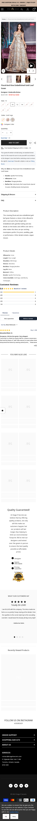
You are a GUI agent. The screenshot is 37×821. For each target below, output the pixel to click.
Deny (14, 816)
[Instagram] (16, 786)
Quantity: (4, 129)
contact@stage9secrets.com (11, 756)
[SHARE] (34, 142)
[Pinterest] (21, 786)
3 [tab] (19, 637)
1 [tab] (14, 637)
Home (4, 19)
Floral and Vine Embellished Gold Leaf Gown (17, 87)
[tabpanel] (18, 612)
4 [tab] (22, 637)
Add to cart (14, 143)
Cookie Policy (13, 812)
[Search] (22, 9)
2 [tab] (17, 637)
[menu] (2, 9)
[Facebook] (11, 786)
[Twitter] (26, 786)
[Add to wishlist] (30, 142)
